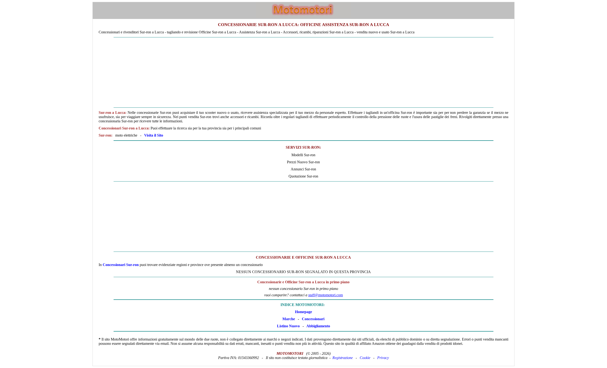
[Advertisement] (303, 72)
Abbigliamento (318, 326)
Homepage (303, 312)
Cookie (365, 358)
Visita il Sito (153, 135)
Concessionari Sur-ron (121, 265)
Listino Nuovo (288, 326)
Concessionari (313, 319)
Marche (288, 319)
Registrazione (342, 358)
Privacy (383, 358)
